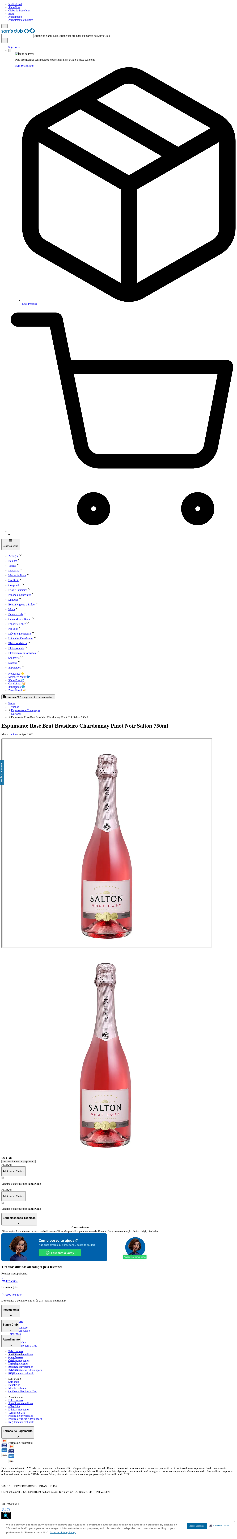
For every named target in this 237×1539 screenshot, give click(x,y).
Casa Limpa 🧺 (17, 683)
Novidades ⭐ (16, 673)
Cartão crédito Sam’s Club (22, 1345)
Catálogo (13, 1360)
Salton (13, 734)
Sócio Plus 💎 (16, 680)
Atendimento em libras (20, 19)
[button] (219, 1525)
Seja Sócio (14, 47)
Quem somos (15, 1357)
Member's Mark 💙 (19, 676)
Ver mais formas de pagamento (18, 1161)
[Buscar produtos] (4, 40)
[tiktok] (5, 1510)
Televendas (14, 1333)
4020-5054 (12, 1281)
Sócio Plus (14, 7)
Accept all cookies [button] (196, 1526)
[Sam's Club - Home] (18, 32)
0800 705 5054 (14, 1294)
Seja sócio (13, 1381)
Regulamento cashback (21, 1373)
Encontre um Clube (19, 1366)
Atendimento (15, 16)
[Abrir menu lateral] (4, 26)
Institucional (15, 4)
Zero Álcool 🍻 (17, 690)
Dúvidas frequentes (18, 1360)
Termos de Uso (16, 1412)
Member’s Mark (17, 1388)
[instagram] (8, 1510)
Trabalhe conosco (18, 1363)
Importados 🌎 (16, 686)
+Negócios (14, 1406)
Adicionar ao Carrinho (13, 1171)
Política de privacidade (20, 1415)
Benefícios (14, 1384)
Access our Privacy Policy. (63, 1532)
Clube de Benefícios (19, 10)
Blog (11, 13)
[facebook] (2, 1510)
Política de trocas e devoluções (25, 1370)
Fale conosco (15, 1351)
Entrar (30, 65)
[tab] (106, 843)
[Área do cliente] (9, 50)
